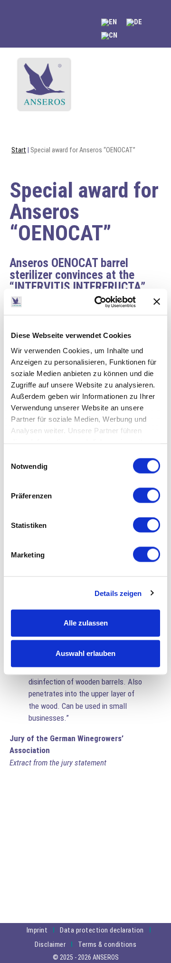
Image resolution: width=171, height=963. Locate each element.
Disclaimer (50, 944)
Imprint (37, 930)
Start (18, 150)
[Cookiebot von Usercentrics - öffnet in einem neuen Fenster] (100, 302)
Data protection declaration (102, 930)
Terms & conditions (107, 944)
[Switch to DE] (134, 22)
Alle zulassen (86, 623)
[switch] (146, 495)
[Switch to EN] (109, 22)
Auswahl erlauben (85, 653)
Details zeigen (118, 593)
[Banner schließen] (156, 301)
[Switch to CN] (109, 36)
